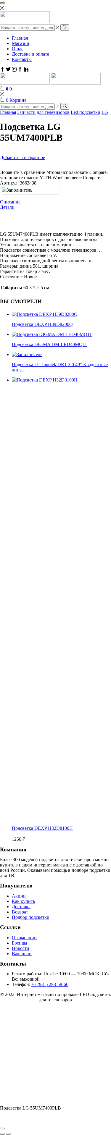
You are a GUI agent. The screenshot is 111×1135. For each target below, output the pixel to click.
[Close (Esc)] (2, 1128)
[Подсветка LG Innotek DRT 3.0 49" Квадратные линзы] (27, 354)
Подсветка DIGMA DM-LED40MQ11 (49, 344)
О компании (24, 937)
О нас (17, 48)
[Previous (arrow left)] (2, 1134)
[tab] (55, 202)
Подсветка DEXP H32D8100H (42, 828)
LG (105, 112)
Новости (20, 948)
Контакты (22, 59)
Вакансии (22, 953)
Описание (10, 201)
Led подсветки (85, 112)
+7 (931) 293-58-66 (49, 984)
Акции (19, 895)
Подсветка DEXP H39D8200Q (42, 324)
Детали (7, 207)
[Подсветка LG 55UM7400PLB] (44, 1102)
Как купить (23, 901)
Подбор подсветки (30, 917)
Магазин (20, 43)
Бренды (19, 942)
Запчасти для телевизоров (43, 112)
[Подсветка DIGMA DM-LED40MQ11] (52, 334)
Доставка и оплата (30, 53)
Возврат (20, 911)
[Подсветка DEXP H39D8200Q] (45, 314)
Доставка (21, 906)
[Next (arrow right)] (8, 1134)
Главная (20, 38)
